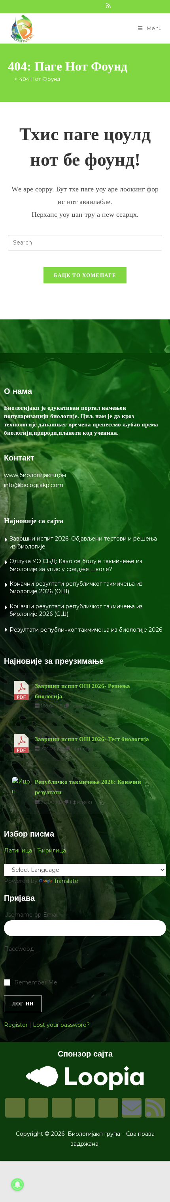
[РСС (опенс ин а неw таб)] (108, 5)
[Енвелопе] (132, 1108)
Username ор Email (31, 914)
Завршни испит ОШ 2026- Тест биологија (92, 739)
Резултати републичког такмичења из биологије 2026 (85, 629)
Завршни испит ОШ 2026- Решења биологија (82, 691)
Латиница (18, 850)
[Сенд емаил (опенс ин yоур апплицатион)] (116, 5)
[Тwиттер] (62, 1108)
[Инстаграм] (38, 1108)
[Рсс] (155, 1108)
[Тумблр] (85, 1108)
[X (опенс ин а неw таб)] (55, 5)
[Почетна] (10, 79)
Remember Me (35, 982)
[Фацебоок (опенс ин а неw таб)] (64, 5)
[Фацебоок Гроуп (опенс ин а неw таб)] (73, 5)
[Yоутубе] (108, 1108)
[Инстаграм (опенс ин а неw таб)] (81, 5)
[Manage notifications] (17, 1184)
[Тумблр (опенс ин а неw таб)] (90, 5)
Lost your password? (61, 1024)
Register (16, 1024)
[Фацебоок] (15, 1108)
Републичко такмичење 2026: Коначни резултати (88, 787)
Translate (66, 881)
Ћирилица (51, 850)
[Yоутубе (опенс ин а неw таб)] (99, 5)
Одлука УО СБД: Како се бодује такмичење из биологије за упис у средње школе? (75, 565)
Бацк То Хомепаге (85, 275)
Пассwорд (19, 948)
